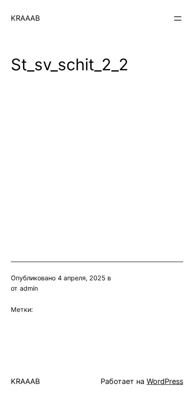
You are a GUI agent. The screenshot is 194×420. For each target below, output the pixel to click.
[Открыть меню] (177, 18)
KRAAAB (25, 18)
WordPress (165, 381)
